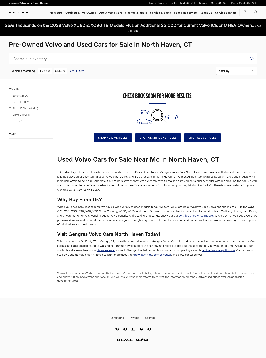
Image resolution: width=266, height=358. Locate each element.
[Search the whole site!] (255, 12)
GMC (58, 70)
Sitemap (150, 317)
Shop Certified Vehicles (158, 137)
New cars (56, 12)
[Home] (18, 12)
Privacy (134, 317)
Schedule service (185, 12)
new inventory (143, 254)
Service (160, 12)
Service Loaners (226, 12)
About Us (206, 12)
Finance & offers (136, 12)
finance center (106, 250)
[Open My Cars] (244, 12)
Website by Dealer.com (133, 340)
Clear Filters (76, 70)
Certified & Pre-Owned (80, 12)
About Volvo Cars (110, 12)
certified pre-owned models (196, 215)
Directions (117, 317)
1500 (43, 70)
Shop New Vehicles (113, 137)
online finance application (218, 250)
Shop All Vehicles (202, 137)
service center (162, 254)
